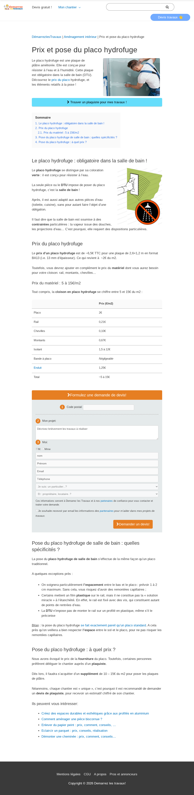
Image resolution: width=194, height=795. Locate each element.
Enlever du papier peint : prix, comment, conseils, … (78, 725)
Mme (48, 449)
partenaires (107, 500)
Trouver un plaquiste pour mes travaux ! (98, 102)
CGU (87, 774)
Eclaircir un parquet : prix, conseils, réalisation (74, 730)
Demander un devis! (134, 524)
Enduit (37, 367)
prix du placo (61, 80)
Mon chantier (67, 7)
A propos (100, 774)
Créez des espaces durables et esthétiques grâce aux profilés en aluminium (95, 713)
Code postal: (75, 406)
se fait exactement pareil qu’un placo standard (113, 625)
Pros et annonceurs (123, 774)
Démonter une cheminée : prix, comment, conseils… (78, 736)
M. (39, 449)
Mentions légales (69, 774)
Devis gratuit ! (42, 7)
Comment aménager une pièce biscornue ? (71, 719)
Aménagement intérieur (80, 37)
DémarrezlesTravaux (46, 37)
